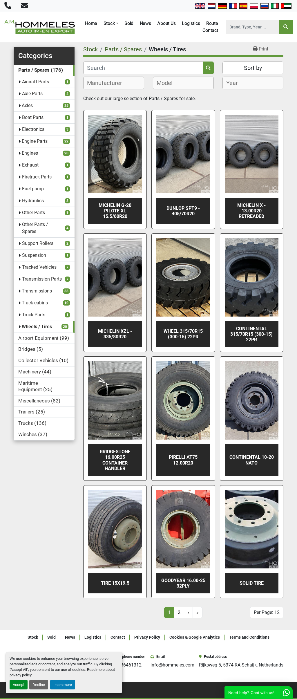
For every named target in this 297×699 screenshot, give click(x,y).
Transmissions (37, 291)
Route (212, 23)
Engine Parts (35, 141)
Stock (109, 23)
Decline (38, 684)
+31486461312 (126, 665)
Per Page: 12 (267, 612)
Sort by (253, 67)
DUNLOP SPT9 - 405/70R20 (183, 210)
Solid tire (252, 583)
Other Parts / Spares (35, 228)
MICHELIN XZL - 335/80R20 (115, 333)
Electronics (33, 129)
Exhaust (30, 165)
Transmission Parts (42, 279)
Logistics (191, 23)
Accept (18, 684)
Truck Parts (33, 314)
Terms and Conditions (249, 637)
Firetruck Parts (37, 177)
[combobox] (113, 83)
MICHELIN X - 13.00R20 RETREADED (251, 211)
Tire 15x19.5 (115, 583)
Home (91, 23)
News (145, 23)
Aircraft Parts (35, 81)
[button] (111, 23)
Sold (128, 23)
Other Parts (33, 212)
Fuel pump (33, 189)
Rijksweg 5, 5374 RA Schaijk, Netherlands (241, 665)
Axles (27, 105)
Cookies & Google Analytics (194, 637)
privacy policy (20, 675)
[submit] (286, 27)
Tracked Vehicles (39, 267)
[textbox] (107, 83)
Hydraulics (33, 200)
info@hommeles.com (172, 665)
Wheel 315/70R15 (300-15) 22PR (183, 333)
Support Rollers (37, 243)
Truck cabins (35, 303)
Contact (210, 30)
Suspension (34, 255)
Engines (30, 153)
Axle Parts (32, 93)
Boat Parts (33, 117)
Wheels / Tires (37, 326)
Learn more (62, 684)
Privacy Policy (147, 637)
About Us (166, 23)
